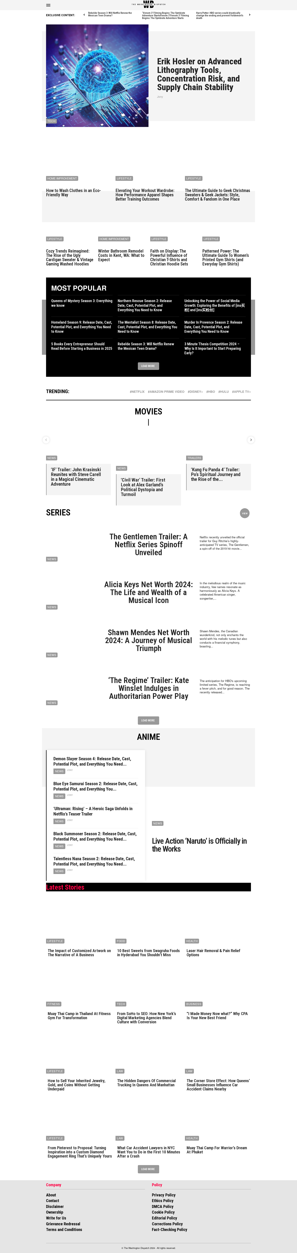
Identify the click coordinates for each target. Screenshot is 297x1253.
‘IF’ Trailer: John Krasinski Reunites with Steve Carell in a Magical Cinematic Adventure (76, 477)
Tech (51, 121)
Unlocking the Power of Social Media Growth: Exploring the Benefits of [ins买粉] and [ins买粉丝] (214, 305)
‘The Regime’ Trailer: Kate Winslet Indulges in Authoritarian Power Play (148, 688)
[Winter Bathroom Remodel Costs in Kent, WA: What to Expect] (122, 226)
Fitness (53, 1004)
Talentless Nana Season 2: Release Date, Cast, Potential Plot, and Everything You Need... (94, 861)
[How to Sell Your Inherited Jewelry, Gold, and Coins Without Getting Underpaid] (79, 1052)
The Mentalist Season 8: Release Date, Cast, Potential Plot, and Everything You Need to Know (147, 327)
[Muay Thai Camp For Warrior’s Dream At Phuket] (218, 1119)
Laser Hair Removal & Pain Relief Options (213, 952)
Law (120, 1071)
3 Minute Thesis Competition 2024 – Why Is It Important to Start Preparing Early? (212, 348)
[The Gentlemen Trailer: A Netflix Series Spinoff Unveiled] (71, 544)
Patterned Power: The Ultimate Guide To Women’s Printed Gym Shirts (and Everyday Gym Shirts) (225, 257)
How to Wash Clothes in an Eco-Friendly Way (73, 192)
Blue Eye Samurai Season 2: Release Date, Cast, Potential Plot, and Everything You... (95, 786)
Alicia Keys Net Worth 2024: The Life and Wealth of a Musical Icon (148, 592)
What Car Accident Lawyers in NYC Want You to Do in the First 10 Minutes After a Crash (148, 1152)
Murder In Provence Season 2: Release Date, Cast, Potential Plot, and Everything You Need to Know (213, 327)
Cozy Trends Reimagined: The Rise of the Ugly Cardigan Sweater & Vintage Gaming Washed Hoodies (69, 257)
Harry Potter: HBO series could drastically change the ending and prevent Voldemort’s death (219, 15)
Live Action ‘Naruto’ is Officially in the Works (199, 845)
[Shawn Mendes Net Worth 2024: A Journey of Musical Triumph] (71, 640)
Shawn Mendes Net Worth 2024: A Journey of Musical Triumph (148, 640)
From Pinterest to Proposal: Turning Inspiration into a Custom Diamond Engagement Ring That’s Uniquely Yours (80, 1152)
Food (121, 941)
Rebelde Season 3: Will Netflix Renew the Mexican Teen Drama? (110, 14)
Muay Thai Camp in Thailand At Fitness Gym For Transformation (79, 1015)
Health (192, 941)
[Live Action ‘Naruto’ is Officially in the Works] (201, 789)
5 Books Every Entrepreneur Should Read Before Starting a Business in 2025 (81, 346)
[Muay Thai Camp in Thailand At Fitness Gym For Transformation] (79, 985)
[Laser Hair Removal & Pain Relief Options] (218, 922)
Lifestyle (124, 178)
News (51, 458)
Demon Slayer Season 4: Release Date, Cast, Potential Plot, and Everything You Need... (92, 761)
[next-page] (250, 15)
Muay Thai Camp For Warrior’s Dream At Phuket (217, 1149)
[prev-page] (84, 15)
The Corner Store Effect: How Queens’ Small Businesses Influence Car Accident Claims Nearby (218, 1084)
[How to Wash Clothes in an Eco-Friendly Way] (79, 159)
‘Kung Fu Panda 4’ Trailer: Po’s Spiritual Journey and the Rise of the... (215, 474)
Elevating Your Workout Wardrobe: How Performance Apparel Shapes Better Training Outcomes (145, 195)
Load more (148, 366)
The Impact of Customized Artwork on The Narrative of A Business (79, 952)
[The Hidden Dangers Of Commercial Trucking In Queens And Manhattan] (149, 1052)
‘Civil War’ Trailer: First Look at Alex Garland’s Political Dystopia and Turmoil (143, 487)
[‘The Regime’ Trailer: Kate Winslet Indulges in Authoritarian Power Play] (71, 688)
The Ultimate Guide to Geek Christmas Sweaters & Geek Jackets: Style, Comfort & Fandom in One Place (217, 195)
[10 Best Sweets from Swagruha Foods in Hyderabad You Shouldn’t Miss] (149, 922)
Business (193, 1004)
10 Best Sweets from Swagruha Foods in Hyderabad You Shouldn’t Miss (148, 952)
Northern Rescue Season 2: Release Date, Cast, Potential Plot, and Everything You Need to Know (145, 305)
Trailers (194, 458)
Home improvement (62, 178)
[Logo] (148, 4)
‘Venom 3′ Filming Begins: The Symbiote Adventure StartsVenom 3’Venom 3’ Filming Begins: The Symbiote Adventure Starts (165, 15)
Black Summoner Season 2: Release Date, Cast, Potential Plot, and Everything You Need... (95, 836)
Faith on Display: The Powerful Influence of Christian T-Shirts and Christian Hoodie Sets (169, 257)
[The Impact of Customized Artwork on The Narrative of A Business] (79, 922)
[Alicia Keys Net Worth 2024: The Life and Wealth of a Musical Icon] (71, 592)
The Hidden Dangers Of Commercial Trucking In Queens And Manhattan (146, 1082)
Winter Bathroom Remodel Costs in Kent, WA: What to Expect (121, 255)
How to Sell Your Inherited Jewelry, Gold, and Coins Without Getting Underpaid (76, 1084)
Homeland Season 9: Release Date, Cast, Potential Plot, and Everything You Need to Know (81, 327)
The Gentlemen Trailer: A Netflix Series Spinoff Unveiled (148, 544)
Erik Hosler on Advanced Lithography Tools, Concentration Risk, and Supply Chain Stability (199, 74)
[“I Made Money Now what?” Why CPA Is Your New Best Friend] (218, 985)
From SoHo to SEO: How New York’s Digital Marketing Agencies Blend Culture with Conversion (146, 1017)
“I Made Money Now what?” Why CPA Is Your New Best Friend (217, 1015)
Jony (160, 97)
